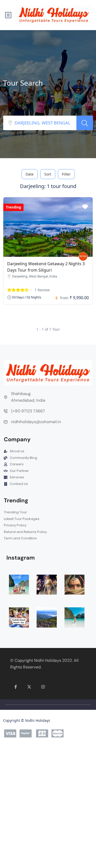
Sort (47, 174)
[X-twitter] (29, 687)
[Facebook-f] (15, 687)
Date (30, 174)
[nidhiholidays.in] (83, 256)
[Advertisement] (48, 796)
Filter (66, 174)
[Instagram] (43, 687)
